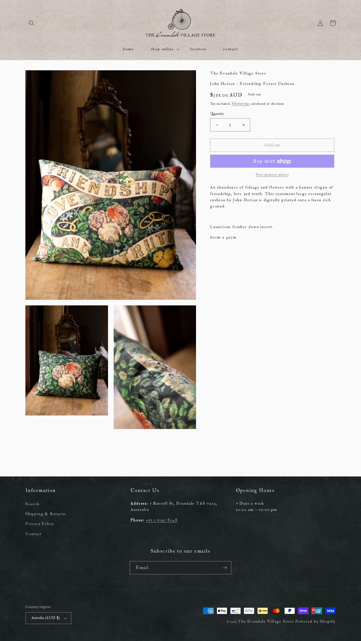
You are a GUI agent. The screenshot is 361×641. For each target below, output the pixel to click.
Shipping (240, 103)
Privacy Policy (39, 523)
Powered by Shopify (315, 621)
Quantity (217, 113)
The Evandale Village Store (266, 621)
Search (32, 504)
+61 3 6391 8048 (162, 520)
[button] (31, 23)
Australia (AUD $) (45, 618)
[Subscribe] (225, 567)
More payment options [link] (272, 175)
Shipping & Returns (45, 513)
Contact (33, 533)
